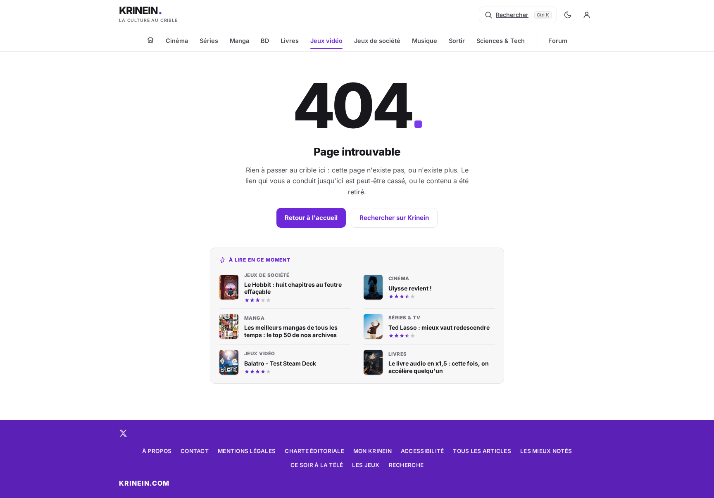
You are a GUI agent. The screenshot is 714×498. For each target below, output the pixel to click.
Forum (557, 40)
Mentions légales (247, 451)
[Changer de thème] (567, 15)
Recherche (406, 465)
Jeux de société (377, 40)
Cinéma (177, 40)
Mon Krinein (372, 451)
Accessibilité (422, 451)
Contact (195, 451)
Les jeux (365, 465)
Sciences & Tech (500, 40)
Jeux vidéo (326, 40)
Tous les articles (482, 451)
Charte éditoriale (314, 451)
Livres (290, 40)
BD (265, 40)
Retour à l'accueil (311, 218)
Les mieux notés (546, 451)
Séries (209, 40)
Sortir (457, 40)
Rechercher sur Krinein (394, 218)
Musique (424, 40)
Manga (239, 40)
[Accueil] (150, 39)
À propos (156, 451)
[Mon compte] (586, 15)
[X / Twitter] (123, 433)
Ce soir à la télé (316, 465)
